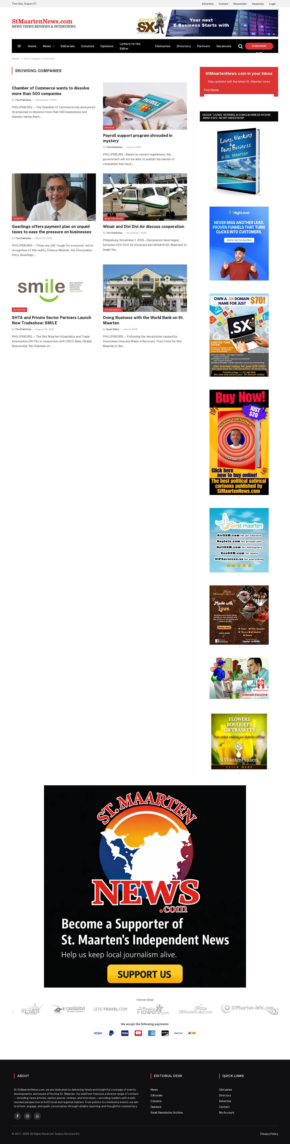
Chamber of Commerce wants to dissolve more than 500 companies (50, 91)
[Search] (240, 46)
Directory (184, 46)
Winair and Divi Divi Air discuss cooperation (143, 226)
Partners (203, 46)
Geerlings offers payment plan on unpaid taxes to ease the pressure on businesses (51, 229)
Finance (109, 127)
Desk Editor (113, 329)
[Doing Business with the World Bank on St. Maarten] (145, 288)
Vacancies (258, 3)
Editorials (68, 46)
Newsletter (240, 3)
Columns (87, 46)
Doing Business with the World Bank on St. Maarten (143, 320)
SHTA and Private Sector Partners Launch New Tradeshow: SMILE (51, 320)
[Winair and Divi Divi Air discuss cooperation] (145, 197)
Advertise (208, 3)
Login (272, 3)
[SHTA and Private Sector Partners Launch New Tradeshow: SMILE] (54, 288)
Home (32, 46)
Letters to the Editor (130, 46)
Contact (223, 3)
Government (113, 310)
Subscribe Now (259, 47)
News (47, 46)
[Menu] (19, 46)
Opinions (106, 46)
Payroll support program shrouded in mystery (137, 138)
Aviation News (114, 218)
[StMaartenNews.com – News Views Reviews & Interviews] (44, 23)
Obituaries (163, 46)
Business (19, 310)
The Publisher (23, 100)
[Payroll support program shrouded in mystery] (145, 106)
